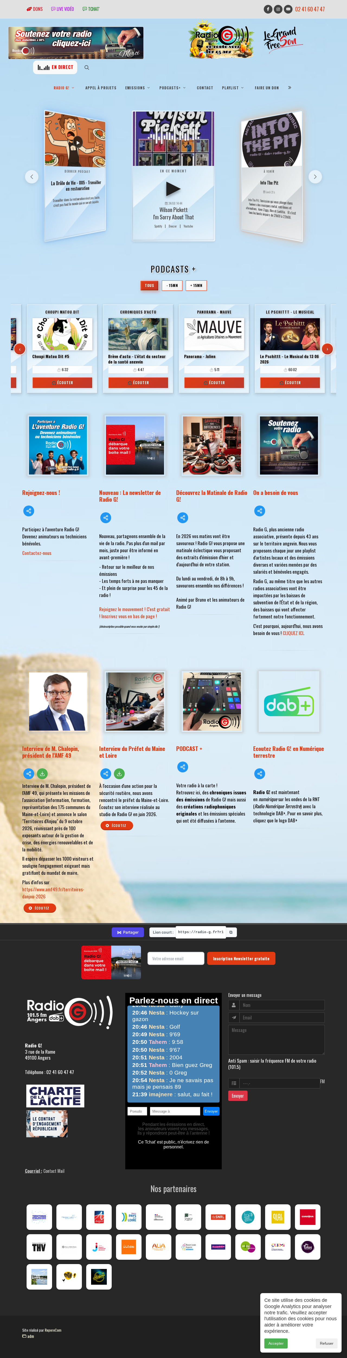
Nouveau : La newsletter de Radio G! (130, 495)
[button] (315, 177)
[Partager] (28, 511)
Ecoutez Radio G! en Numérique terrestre (288, 751)
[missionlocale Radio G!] (188, 1246)
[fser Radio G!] (188, 1217)
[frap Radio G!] (248, 1217)
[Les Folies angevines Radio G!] (307, 1246)
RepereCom (53, 1330)
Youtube (188, 226)
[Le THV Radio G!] (39, 1246)
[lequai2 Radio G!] (277, 1217)
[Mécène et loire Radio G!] (69, 1217)
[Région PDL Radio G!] (128, 1217)
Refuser (326, 1343)
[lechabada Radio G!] (307, 1217)
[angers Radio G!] (98, 1217)
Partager (128, 932)
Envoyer (238, 1095)
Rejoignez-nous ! (41, 492)
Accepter (276, 1343)
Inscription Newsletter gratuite (241, 958)
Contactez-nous (36, 552)
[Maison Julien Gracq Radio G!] (69, 1246)
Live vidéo (65, 9)
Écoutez (41, 908)
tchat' (93, 9)
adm (30, 1336)
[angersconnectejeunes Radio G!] (98, 1246)
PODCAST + (189, 748)
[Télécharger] (42, 773)
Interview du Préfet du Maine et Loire (132, 751)
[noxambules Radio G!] (218, 1246)
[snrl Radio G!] (218, 1217)
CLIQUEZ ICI (293, 632)
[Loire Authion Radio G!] (39, 1276)
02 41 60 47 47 (310, 9)
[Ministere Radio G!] (158, 1217)
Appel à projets (101, 87)
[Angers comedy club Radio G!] (98, 1276)
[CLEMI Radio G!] (277, 1246)
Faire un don (267, 87)
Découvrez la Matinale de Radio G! (211, 495)
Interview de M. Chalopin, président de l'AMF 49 (50, 751)
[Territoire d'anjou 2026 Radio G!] (39, 1217)
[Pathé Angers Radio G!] (69, 1276)
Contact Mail (54, 1171)
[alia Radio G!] (158, 1246)
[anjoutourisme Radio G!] (248, 1246)
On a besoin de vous (275, 492)
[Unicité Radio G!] (128, 1246)
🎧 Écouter (62, 382)
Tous (149, 285)
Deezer (173, 226)
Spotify (158, 226)
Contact (205, 87)
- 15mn (172, 285)
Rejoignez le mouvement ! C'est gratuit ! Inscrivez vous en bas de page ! (134, 612)
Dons (37, 9)
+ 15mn (196, 285)
